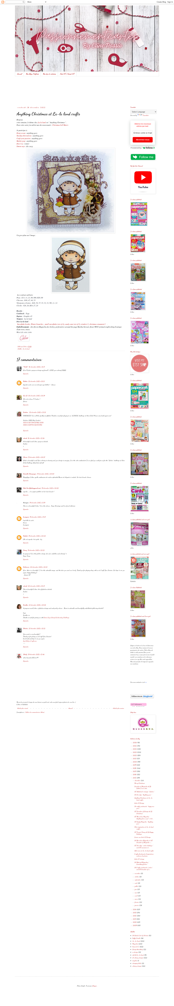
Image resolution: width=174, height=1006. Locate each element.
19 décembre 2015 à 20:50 (37, 536)
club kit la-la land (138, 955)
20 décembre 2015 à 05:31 (38, 567)
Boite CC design (139, 859)
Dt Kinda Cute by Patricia (140, 935)
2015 (135, 778)
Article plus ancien (118, 708)
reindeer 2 (84, 324)
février (137, 902)
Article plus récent (22, 708)
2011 (134, 919)
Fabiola (25, 536)
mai (136, 893)
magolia (134, 961)
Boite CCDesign (139, 803)
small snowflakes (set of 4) (54, 324)
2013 (135, 912)
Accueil (19, 74)
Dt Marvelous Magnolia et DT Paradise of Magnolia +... (143, 841)
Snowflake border (23, 324)
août (136, 883)
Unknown (26, 567)
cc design (135, 952)
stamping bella (136, 963)
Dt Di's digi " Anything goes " (143, 795)
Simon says (21, 146)
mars (136, 899)
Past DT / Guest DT (67, 74)
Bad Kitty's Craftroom (30, 641)
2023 (135, 752)
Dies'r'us (20, 143)
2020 (135, 762)
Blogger (94, 986)
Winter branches (37, 324)
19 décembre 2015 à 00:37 (36, 457)
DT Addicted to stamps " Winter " (144, 792)
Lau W (25, 396)
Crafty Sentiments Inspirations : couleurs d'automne (144, 855)
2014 (135, 909)
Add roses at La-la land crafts (144, 851)
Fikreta (25, 628)
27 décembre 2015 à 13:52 (37, 628)
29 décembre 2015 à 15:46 (36, 654)
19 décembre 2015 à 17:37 (38, 517)
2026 (135, 742)
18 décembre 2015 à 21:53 (37, 412)
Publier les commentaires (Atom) (34, 712)
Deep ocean (21, 133)
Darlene (26, 412)
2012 (135, 916)
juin (136, 889)
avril (136, 896)
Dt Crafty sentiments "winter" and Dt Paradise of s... (143, 868)
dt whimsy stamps (137, 958)
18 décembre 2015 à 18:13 (36, 381)
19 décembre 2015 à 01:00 (45, 474)
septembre (138, 880)
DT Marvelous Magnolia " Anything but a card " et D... (143, 817)
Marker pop (21, 141)
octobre (137, 877)
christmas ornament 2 (97, 324)
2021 (135, 758)
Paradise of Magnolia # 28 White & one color (142, 787)
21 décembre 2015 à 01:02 (37, 605)
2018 (135, 768)
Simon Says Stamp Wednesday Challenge (56, 617)
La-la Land (26, 349)
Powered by (136, 148)
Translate (146, 115)
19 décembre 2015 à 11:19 (37, 503)
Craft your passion (23, 138)
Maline (25, 381)
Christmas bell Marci (60, 125)
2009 (135, 925)
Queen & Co (135, 947)
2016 (135, 774)
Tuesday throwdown (24, 135)
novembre (138, 873)
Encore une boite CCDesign (142, 837)
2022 (135, 755)
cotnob (25, 438)
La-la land (42, 122)
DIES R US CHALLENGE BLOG (33, 422)
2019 (135, 765)
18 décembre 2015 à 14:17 (37, 367)
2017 (134, 771)
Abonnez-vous (142, 140)
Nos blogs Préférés (32, 74)
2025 (135, 746)
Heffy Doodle (136, 938)
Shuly (25, 654)
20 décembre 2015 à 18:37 (36, 586)
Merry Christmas (139, 783)
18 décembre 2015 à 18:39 (36, 396)
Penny (25, 550)
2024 (135, 749)
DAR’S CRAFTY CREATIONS (32, 425)
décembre (138, 780)
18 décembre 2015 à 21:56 (36, 438)
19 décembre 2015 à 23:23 (36, 550)
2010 (135, 922)
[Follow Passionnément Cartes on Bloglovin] (142, 698)
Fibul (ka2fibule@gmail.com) (32, 488)
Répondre (26, 374)
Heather (25, 605)
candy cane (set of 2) (72, 324)
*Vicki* (25, 367)
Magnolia (135, 944)
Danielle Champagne (29, 474)
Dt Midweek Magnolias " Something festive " (141, 863)
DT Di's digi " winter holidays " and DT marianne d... (143, 846)
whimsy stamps (136, 966)
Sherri (25, 457)
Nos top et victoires (49, 74)
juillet (137, 886)
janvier (137, 905)
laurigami (26, 517)
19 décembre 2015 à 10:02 (50, 488)
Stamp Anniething (137, 949)
